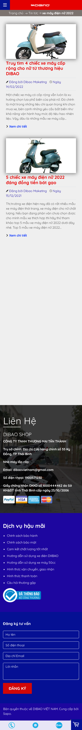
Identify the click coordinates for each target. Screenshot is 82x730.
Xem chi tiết (17, 126)
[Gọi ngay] (12, 725)
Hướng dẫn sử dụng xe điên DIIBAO (32, 556)
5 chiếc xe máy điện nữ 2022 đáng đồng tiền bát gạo (35, 179)
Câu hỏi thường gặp (21, 583)
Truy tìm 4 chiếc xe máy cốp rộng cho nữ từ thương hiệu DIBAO (35, 68)
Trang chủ (16, 13)
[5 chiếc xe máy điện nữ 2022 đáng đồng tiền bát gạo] (41, 155)
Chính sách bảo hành (22, 536)
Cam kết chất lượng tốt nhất (27, 549)
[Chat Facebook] (35, 725)
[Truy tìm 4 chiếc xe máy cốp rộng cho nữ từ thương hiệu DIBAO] (41, 41)
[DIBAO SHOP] (40, 5)
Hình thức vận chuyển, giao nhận (30, 569)
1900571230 (33, 478)
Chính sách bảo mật (21, 542)
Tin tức (33, 13)
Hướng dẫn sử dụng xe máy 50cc (31, 562)
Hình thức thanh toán (22, 576)
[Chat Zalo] (59, 725)
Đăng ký (17, 688)
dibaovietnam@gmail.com (33, 470)
